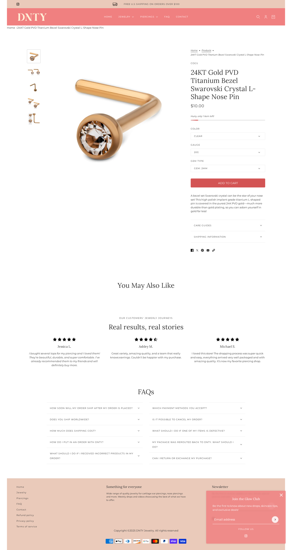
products (206, 50)
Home (11, 27)
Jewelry (21, 492)
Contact (21, 509)
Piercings (22, 498)
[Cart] (273, 17)
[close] (281, 495)
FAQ (19, 503)
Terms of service (26, 526)
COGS (194, 63)
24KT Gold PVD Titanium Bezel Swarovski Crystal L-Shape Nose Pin (60, 27)
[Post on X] (197, 250)
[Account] (266, 17)
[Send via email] (208, 250)
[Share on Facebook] (192, 250)
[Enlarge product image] (114, 117)
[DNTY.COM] (32, 16)
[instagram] (18, 4)
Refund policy (25, 515)
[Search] (258, 17)
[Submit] (275, 519)
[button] (213, 250)
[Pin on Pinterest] (202, 250)
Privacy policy (25, 521)
